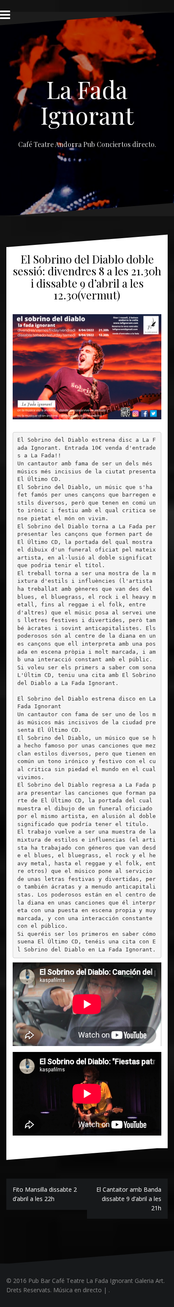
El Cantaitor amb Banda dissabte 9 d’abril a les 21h (128, 1198)
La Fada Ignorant (87, 102)
